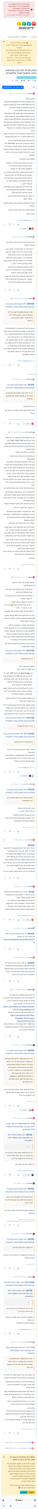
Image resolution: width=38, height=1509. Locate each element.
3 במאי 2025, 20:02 (18, 237)
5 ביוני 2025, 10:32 (18, 1118)
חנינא (30, 840)
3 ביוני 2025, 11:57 (16, 432)
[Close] (3, 1457)
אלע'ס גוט (29, 1045)
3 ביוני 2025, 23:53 (19, 840)
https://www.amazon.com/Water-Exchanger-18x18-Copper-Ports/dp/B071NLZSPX (22, 1018)
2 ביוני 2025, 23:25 (17, 379)
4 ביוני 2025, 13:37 (18, 990)
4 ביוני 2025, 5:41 (19, 928)
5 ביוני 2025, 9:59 (17, 1045)
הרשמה (31, 1492)
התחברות (24, 1492)
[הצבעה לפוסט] (18, 224)
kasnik (30, 1183)
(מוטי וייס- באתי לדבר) (12, 1221)
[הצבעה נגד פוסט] (9, 224)
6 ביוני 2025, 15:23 (16, 1234)
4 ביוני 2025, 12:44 (19, 958)
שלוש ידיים (28, 432)
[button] (35, 1506)
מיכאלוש (29, 379)
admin (30, 94)
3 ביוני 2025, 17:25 (18, 577)
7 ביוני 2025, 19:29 (16, 1342)
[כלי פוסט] (5, 224)
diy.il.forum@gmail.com (25, 220)
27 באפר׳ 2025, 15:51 (18, 94)
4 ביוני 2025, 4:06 (19, 886)
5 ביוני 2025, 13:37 (18, 1183)
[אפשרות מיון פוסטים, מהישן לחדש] (34, 87)
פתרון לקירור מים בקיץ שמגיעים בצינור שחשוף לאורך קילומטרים (20, 1126)
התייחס (25, 1442)
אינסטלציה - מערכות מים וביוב (26, 77)
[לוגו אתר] (26, 26)
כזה (23, 589)
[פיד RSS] (12, 80)
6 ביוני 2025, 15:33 (18, 1277)
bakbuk (29, 237)
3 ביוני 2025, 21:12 (16, 784)
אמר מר (29, 1448)
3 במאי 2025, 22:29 (18, 298)
